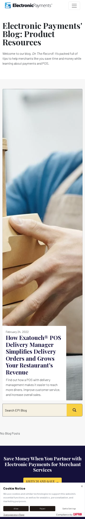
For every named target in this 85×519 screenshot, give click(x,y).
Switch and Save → (42, 481)
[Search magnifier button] (74, 410)
